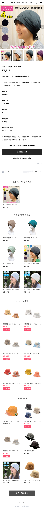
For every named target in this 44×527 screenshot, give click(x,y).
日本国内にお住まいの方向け (22, 158)
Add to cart (22, 152)
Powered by (19, 506)
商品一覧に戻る (22, 493)
